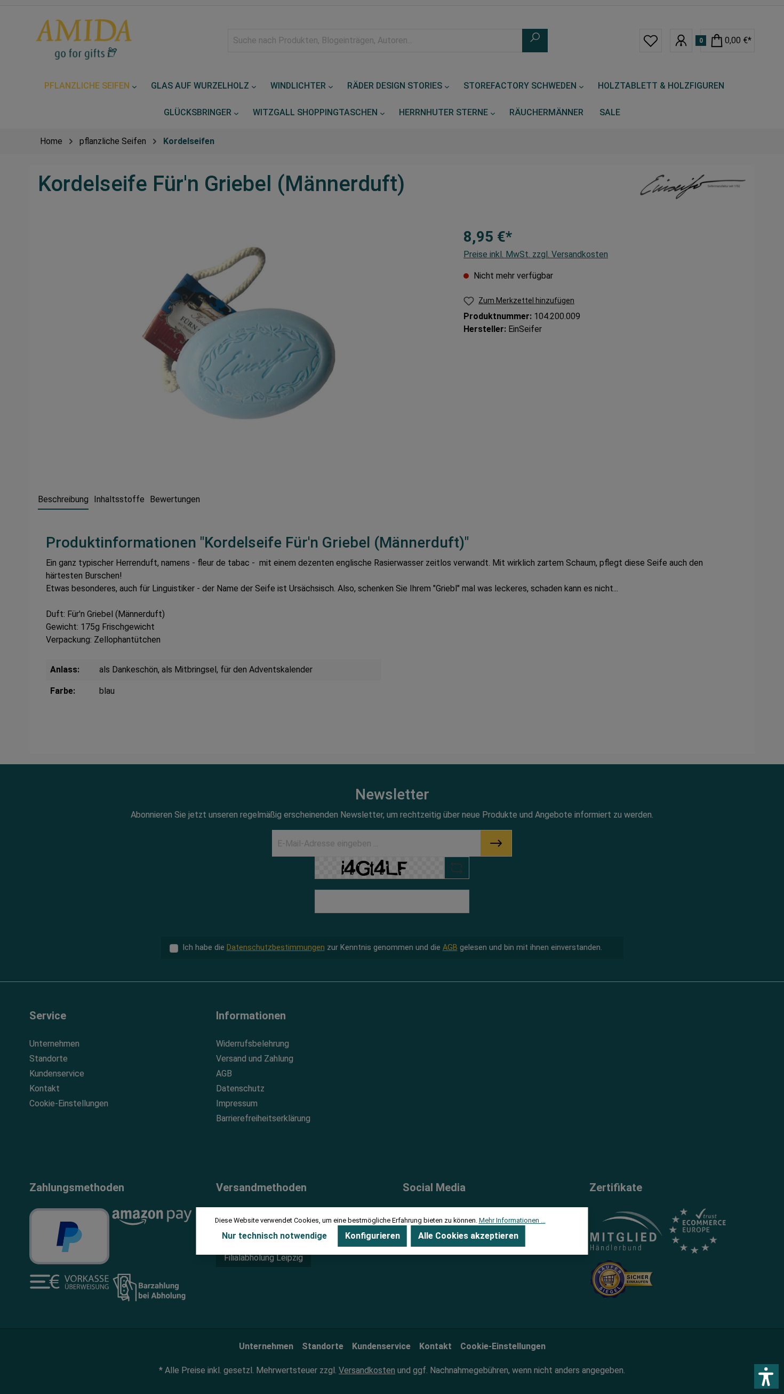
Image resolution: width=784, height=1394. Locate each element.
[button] (766, 1376)
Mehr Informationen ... (512, 1220)
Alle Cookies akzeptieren (468, 1236)
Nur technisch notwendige (274, 1236)
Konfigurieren (372, 1236)
